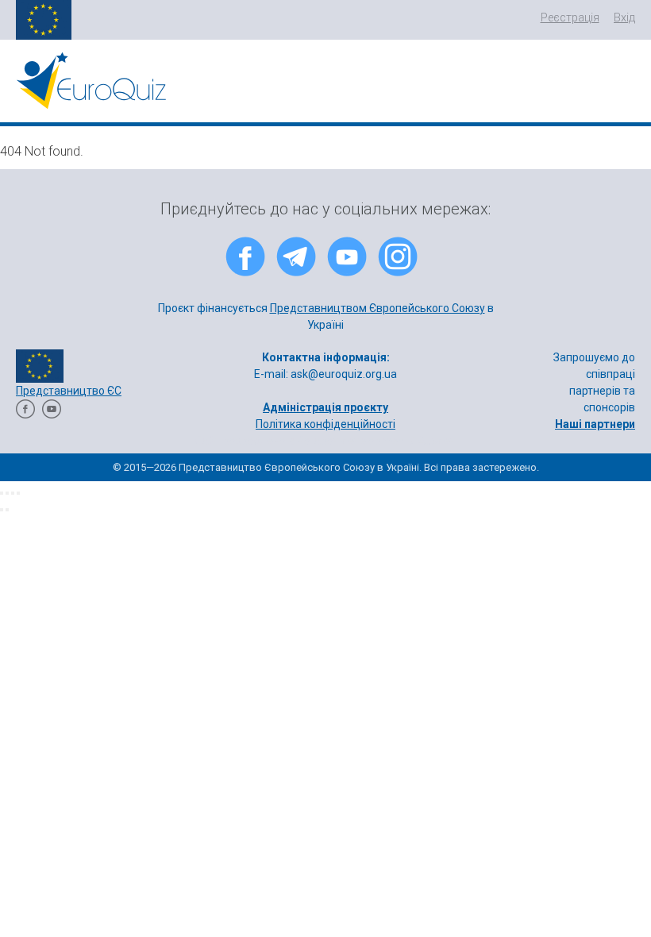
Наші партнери (595, 424)
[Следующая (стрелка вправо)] (7, 509)
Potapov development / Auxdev (376, 440)
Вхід (624, 18)
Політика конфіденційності (325, 424)
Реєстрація (570, 18)
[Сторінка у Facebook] (25, 414)
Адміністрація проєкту (325, 407)
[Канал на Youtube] (51, 414)
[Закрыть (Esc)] (1, 493)
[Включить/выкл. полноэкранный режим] (12, 493)
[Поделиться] (7, 493)
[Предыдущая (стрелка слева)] (1, 509)
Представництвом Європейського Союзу (377, 308)
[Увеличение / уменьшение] (18, 493)
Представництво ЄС (68, 390)
